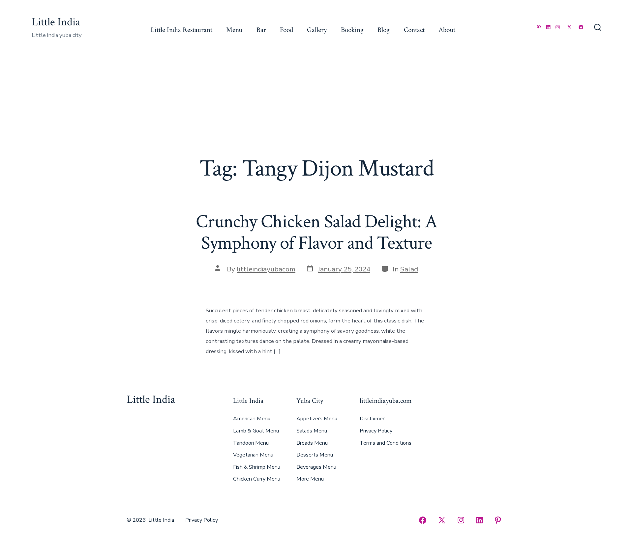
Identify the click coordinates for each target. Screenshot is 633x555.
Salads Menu (311, 430)
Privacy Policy (376, 430)
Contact (414, 29)
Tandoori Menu (251, 443)
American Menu (251, 418)
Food (286, 29)
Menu (234, 29)
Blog (383, 29)
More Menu (310, 479)
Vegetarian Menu (253, 454)
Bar (261, 29)
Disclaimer (372, 418)
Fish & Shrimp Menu (256, 467)
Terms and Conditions (385, 443)
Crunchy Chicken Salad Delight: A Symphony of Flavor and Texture (316, 232)
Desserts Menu (314, 454)
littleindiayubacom (266, 269)
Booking (352, 29)
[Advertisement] (316, 105)
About (446, 29)
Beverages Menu (316, 467)
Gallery (317, 29)
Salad (409, 269)
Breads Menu (312, 443)
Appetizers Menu (316, 418)
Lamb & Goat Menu (256, 430)
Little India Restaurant (181, 29)
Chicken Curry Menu (256, 479)
